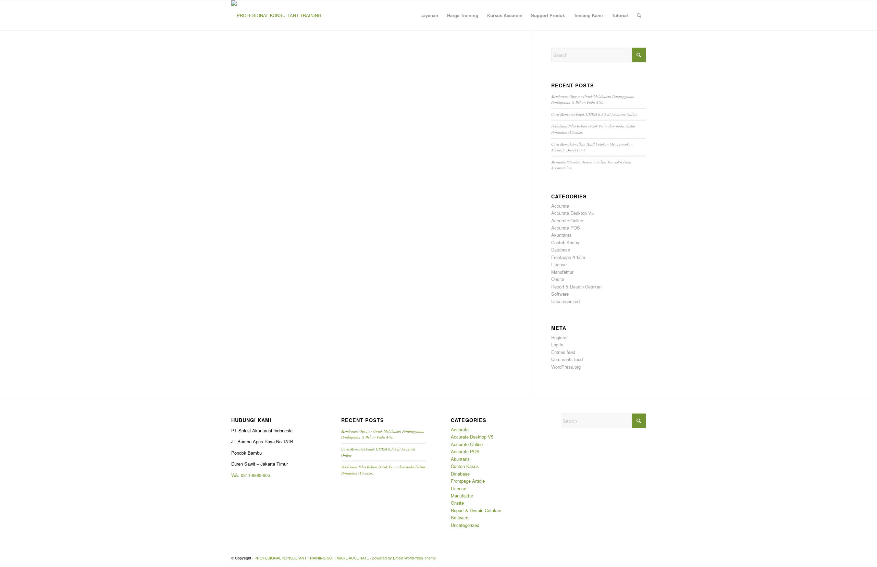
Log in (557, 344)
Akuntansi (561, 235)
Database (560, 249)
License (559, 264)
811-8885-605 (256, 475)
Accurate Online (567, 220)
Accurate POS (565, 227)
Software (560, 294)
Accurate (560, 205)
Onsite (557, 279)
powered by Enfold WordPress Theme (404, 557)
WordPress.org (566, 366)
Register (559, 337)
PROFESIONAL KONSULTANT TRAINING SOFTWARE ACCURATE (312, 557)
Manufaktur (562, 272)
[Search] (639, 15)
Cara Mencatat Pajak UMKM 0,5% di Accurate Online (594, 114)
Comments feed (567, 359)
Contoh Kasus (565, 242)
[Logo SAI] (276, 15)
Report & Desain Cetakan (576, 286)
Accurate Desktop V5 (572, 213)
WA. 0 (237, 475)
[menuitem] (429, 15)
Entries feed (563, 352)
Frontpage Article (568, 257)
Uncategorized (565, 301)
